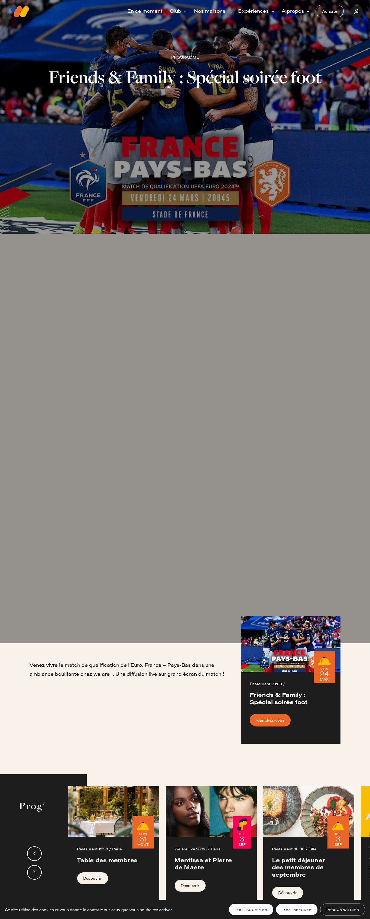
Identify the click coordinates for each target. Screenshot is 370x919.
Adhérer (329, 11)
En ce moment (145, 10)
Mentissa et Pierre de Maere (203, 863)
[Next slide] (34, 872)
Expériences (254, 10)
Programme (185, 57)
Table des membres (107, 860)
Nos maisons (210, 10)
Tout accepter (251, 909)
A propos (293, 10)
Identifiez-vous (270, 720)
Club (176, 10)
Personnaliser (342, 909)
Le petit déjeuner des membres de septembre (298, 867)
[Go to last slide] (34, 853)
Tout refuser (296, 909)
